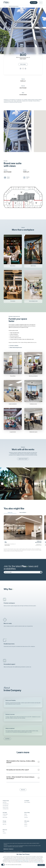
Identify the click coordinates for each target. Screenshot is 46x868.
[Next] (44, 484)
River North (4, 822)
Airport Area (4, 802)
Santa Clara (26, 817)
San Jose (25, 815)
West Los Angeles (27, 802)
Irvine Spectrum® (5, 805)
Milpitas (25, 814)
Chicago (4, 821)
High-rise (25, 824)
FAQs (3, 831)
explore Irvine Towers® (23, 458)
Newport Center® (5, 807)
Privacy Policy (26, 860)
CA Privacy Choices (37, 861)
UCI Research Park (5, 808)
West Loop (4, 824)
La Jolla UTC (5, 815)
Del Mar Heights (5, 814)
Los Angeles (26, 800)
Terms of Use (20, 860)
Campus (25, 822)
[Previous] (2, 484)
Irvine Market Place (6, 803)
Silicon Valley (27, 812)
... (7, 6)
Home (5, 6)
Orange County (6, 800)
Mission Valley (5, 817)
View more (23, 789)
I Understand (41, 864)
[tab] (10, 512)
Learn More (7, 738)
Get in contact (23, 64)
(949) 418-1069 (35, 843)
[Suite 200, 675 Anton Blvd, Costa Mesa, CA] (23, 527)
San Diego (5, 812)
